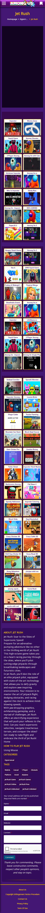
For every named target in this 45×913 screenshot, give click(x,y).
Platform (8, 775)
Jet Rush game (10, 779)
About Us (22, 889)
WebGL (7, 770)
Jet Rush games (25, 779)
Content (8, 832)
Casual (16, 770)
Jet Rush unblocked (12, 789)
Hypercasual (24, 19)
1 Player (25, 770)
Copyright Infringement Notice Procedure (23, 894)
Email (7, 813)
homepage (12, 19)
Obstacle (34, 770)
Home (7, 741)
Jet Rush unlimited (29, 789)
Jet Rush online (10, 784)
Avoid (16, 775)
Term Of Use (22, 908)
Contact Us (22, 899)
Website (7, 823)
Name (7, 803)
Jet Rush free (24, 784)
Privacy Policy (22, 903)
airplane (25, 775)
